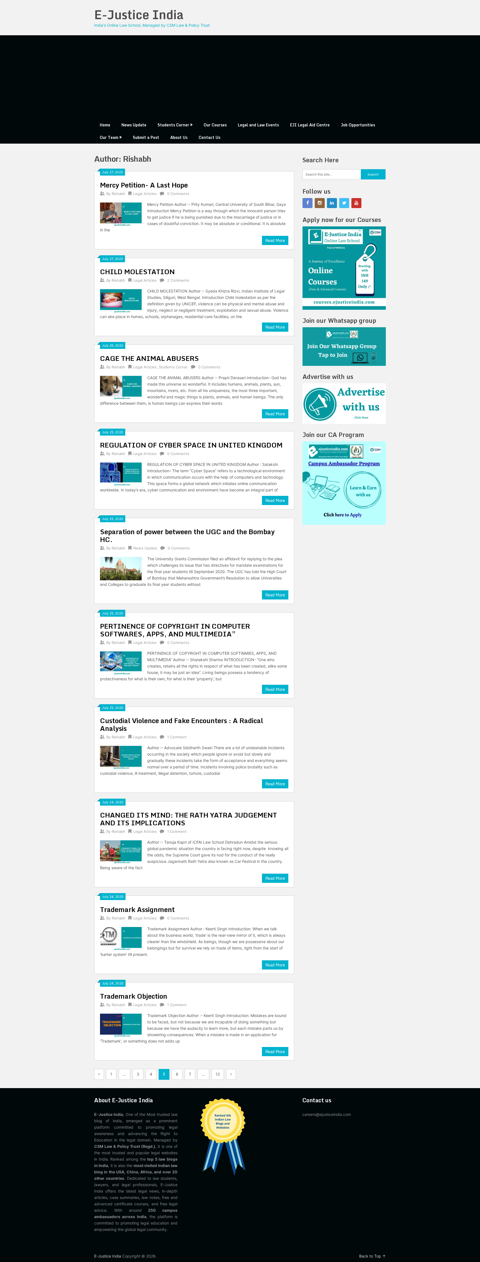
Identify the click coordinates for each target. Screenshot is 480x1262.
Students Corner (173, 125)
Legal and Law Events (258, 125)
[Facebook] (307, 203)
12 (218, 1074)
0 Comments (178, 193)
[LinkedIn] (332, 203)
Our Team (109, 137)
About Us (179, 137)
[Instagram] (320, 203)
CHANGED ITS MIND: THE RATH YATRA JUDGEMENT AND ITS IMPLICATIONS (188, 818)
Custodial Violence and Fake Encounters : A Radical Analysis (181, 724)
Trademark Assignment (137, 909)
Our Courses (215, 125)
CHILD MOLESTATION (137, 271)
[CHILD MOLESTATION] (121, 300)
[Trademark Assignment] (121, 938)
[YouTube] (356, 203)
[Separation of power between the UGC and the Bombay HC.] (121, 568)
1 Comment (177, 737)
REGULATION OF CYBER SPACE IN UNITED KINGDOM (191, 444)
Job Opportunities (358, 125)
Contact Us (209, 137)
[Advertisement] (240, 77)
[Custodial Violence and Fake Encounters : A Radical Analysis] (121, 756)
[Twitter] (344, 203)
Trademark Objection (133, 996)
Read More (275, 240)
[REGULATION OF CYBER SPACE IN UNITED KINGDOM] (121, 473)
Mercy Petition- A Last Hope (144, 184)
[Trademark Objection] (121, 1024)
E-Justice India (139, 14)
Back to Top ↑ (372, 1256)
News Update (133, 125)
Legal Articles (145, 193)
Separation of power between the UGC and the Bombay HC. (187, 535)
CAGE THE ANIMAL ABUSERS (149, 358)
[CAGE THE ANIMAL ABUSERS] (121, 386)
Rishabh (118, 193)
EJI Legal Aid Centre (310, 125)
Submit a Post (146, 137)
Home (105, 125)
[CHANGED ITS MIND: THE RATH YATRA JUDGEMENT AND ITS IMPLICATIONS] (121, 851)
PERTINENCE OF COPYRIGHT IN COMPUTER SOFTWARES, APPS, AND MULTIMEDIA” (175, 630)
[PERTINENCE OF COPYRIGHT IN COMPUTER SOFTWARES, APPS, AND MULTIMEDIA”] (121, 662)
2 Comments (178, 280)
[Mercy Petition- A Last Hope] (121, 213)
